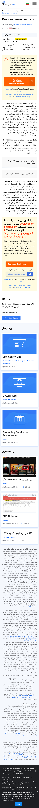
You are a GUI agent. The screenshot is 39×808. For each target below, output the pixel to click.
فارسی (30, 4)
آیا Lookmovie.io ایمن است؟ (17, 479)
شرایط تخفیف (20, 735)
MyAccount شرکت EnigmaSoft (21, 697)
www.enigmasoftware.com (23, 678)
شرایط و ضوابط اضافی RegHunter (12, 773)
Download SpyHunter (17, 264)
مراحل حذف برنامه (19, 768)
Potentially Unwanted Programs (14, 361)
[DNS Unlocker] (19, 503)
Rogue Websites (21, 11)
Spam (12, 537)
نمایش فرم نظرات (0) (11, 318)
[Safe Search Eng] (19, 344)
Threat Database (7, 11)
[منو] (34, 4)
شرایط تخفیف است (31, 638)
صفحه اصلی (30, 768)
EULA (10, 96)
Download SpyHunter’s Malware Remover (16, 81)
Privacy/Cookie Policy (23, 96)
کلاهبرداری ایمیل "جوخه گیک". (17, 533)
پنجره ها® (7, 89)
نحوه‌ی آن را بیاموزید (8, 759)
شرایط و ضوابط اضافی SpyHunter (24, 771)
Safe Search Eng (11, 356)
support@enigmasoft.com (26, 695)
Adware (29, 24)
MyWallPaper (9, 395)
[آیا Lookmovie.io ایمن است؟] (19, 467)
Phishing (5, 537)
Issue (4, 484)
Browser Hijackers (9, 400)
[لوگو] (8, 4)
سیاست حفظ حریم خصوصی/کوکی (15, 636)
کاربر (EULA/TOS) (17, 754)
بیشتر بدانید (11, 800)
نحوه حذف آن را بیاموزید (30, 640)
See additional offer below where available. (19, 94)
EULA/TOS (30, 636)
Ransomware (7, 439)
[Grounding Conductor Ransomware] (19, 419)
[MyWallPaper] (19, 383)
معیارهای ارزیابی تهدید (26, 757)
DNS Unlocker (10, 516)
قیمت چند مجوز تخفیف (16, 274)
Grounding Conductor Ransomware (15, 433)
